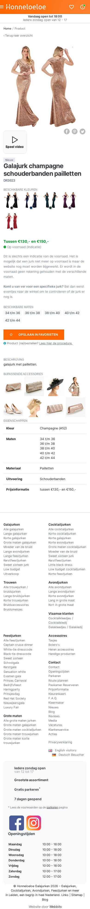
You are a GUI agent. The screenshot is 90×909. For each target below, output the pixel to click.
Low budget (11, 569)
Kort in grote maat (61, 605)
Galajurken (68, 886)
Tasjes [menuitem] (52, 640)
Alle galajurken (13, 529)
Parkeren (54, 676)
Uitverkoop (11, 574)
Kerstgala (9, 667)
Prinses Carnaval (15, 680)
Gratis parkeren (27, 789)
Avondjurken (40, 890)
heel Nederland (49, 895)
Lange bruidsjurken (16, 596)
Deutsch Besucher (70, 754)
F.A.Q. (52, 698)
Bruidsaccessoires (16, 605)
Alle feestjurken (14, 640)
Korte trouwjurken (15, 600)
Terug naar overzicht (18, 35)
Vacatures (55, 725)
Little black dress (60, 565)
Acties (52, 734)
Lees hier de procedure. (55, 343)
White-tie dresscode (17, 649)
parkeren (52, 807)
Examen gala (12, 676)
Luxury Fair (11, 707)
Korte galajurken (14, 538)
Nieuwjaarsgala (13, 703)
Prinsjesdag (11, 694)
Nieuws (53, 707)
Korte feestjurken (60, 574)
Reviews (54, 716)
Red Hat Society (14, 698)
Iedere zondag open (30, 768)
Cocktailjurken (20, 890)
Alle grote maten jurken (19, 720)
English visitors (64, 750)
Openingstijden (58, 671)
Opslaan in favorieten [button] (38, 334)
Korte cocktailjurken (62, 533)
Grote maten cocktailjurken (67, 547)
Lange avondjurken (16, 551)
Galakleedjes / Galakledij (65, 627)
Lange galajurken (15, 533)
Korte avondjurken (61, 542)
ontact (55, 667)
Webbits (55, 907)
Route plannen (58, 680)
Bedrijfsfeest (12, 685)
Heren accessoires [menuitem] (61, 649)
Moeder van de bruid (17, 547)
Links (65, 895)
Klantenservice (58, 729)
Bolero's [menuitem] (54, 645)
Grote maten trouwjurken (20, 734)
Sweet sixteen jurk (16, 565)
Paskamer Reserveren (63, 685)
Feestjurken (59, 890)
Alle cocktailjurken (61, 529)
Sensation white (14, 671)
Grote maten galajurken (19, 542)
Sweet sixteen (13, 658)
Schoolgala (11, 662)
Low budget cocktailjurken (66, 569)
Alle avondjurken (59, 587)
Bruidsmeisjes (13, 609)
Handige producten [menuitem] (61, 654)
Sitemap (77, 895)
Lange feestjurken (15, 556)
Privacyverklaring (60, 742)
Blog (51, 711)
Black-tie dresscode (17, 654)
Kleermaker (56, 702)
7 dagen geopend (28, 799)
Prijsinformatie (58, 689)
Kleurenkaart (57, 694)
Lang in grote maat (61, 600)
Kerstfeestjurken (14, 560)
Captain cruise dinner (18, 645)
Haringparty (11, 689)
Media (52, 720)
